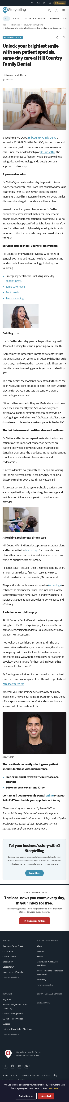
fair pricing (31, 550)
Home (5, 25)
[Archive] (44, 3)
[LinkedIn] (19, 1066)
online (50, 795)
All (6, 18)
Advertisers (15, 25)
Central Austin (9, 956)
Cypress (6, 1024)
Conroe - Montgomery (13, 1013)
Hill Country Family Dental (33, 25)
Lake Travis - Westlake (13, 972)
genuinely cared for (13, 683)
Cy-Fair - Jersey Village (13, 1018)
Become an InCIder (30, 1075)
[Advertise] (49, 3)
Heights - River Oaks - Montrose (17, 1029)
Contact (15, 1075)
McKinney (41, 979)
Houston (54, 18)
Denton (40, 951)
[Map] (32, 3)
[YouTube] (27, 1066)
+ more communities (11, 977)
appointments (14, 280)
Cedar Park (8, 951)
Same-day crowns (15, 286)
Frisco (40, 956)
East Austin (8, 961)
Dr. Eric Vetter (47, 151)
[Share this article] (57, 37)
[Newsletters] (38, 3)
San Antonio (43, 1003)
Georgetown (8, 967)
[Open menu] (63, 10)
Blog (55, 1075)
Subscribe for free (36, 921)
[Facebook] (5, 1066)
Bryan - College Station (49, 994)
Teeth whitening (15, 298)
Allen (39, 946)
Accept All (46, 1096)
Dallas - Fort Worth (34, 18)
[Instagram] (12, 1066)
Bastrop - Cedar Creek (13, 946)
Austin (16, 18)
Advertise (20, 1079)
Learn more (53, 1088)
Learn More (34, 873)
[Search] (49, 10)
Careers (46, 1075)
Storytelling (8, 1080)
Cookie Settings (26, 1096)
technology (54, 585)
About (5, 1075)
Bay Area (7, 999)
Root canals (12, 292)
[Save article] (63, 37)
